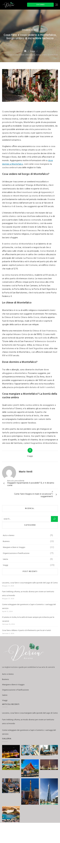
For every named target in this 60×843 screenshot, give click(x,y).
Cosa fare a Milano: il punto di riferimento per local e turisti (26, 630)
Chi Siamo (40, 4)
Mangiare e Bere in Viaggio (14, 547)
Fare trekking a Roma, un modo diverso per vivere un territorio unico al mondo (28, 593)
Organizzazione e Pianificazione (16, 553)
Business (6, 541)
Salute (5, 559)
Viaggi (30, 456)
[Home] (25, 51)
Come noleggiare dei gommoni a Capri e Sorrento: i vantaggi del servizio (29, 606)
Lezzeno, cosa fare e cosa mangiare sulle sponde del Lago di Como (30, 582)
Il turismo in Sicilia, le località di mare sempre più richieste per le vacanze (28, 619)
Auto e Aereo (8, 535)
